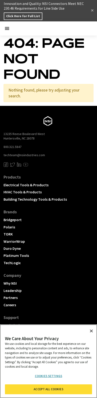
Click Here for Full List (23, 16)
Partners (11, 297)
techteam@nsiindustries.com (24, 155)
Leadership (13, 290)
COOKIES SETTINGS (48, 376)
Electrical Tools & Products (26, 185)
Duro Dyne (12, 248)
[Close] (91, 331)
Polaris (9, 227)
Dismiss (92, 11)
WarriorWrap (14, 241)
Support (11, 317)
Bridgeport (13, 219)
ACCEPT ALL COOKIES (48, 389)
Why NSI (10, 283)
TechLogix (12, 262)
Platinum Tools (16, 255)
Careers (10, 304)
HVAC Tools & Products (23, 192)
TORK (8, 234)
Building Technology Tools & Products (35, 199)
